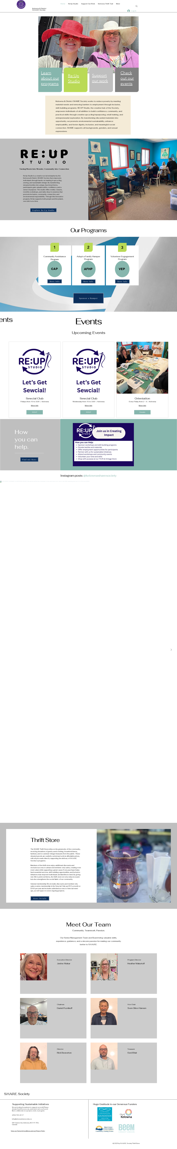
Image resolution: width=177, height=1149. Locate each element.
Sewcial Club (34, 398)
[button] (98, 444)
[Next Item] (171, 649)
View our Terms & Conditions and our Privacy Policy (28, 1131)
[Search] (136, 6)
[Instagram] (16, 1127)
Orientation (142, 398)
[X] (19, 1127)
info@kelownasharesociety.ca (22, 1119)
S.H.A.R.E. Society (17, 1094)
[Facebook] (13, 1127)
